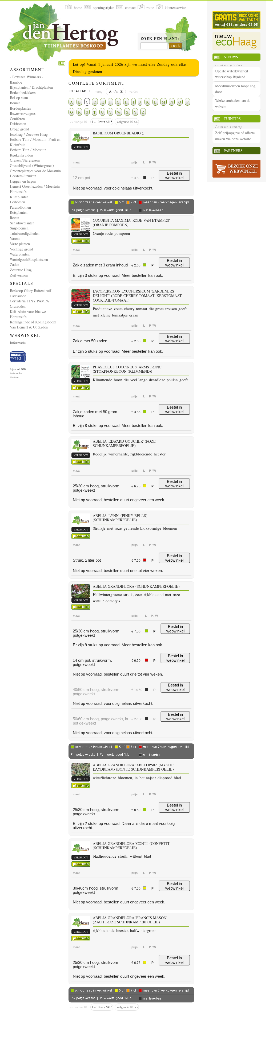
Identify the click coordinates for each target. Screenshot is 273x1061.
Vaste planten (20, 243)
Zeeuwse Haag (21, 269)
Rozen (14, 217)
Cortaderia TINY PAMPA (29, 300)
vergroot (81, 147)
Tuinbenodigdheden (24, 233)
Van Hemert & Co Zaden (29, 327)
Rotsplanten (18, 212)
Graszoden (18, 306)
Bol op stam (19, 97)
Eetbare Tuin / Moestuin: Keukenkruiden (28, 152)
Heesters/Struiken (23, 175)
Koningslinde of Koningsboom (33, 321)
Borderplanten (20, 108)
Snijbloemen (19, 228)
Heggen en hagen (23, 181)
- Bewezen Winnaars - (26, 76)
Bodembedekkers (22, 92)
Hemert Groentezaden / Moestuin (35, 186)
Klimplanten (19, 196)
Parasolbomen (20, 207)
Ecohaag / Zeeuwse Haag (29, 134)
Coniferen (17, 118)
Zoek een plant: (159, 38)
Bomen (15, 102)
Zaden (14, 264)
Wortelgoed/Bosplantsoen (29, 259)
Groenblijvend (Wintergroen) (32, 165)
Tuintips (232, 118)
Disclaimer (14, 377)
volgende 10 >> (127, 122)
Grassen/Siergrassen (25, 160)
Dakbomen (18, 123)
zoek (175, 45)
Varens (15, 238)
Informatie (18, 342)
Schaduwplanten (22, 222)
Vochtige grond (21, 249)
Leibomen (17, 201)
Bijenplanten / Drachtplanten (31, 87)
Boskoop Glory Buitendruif (30, 290)
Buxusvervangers (22, 113)
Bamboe (16, 82)
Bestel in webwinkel (174, 175)
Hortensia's (18, 191)
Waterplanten (20, 254)
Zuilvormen (19, 275)
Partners (233, 150)
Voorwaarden (16, 373)
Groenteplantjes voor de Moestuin (35, 170)
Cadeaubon (18, 295)
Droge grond (19, 128)
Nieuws (231, 56)
